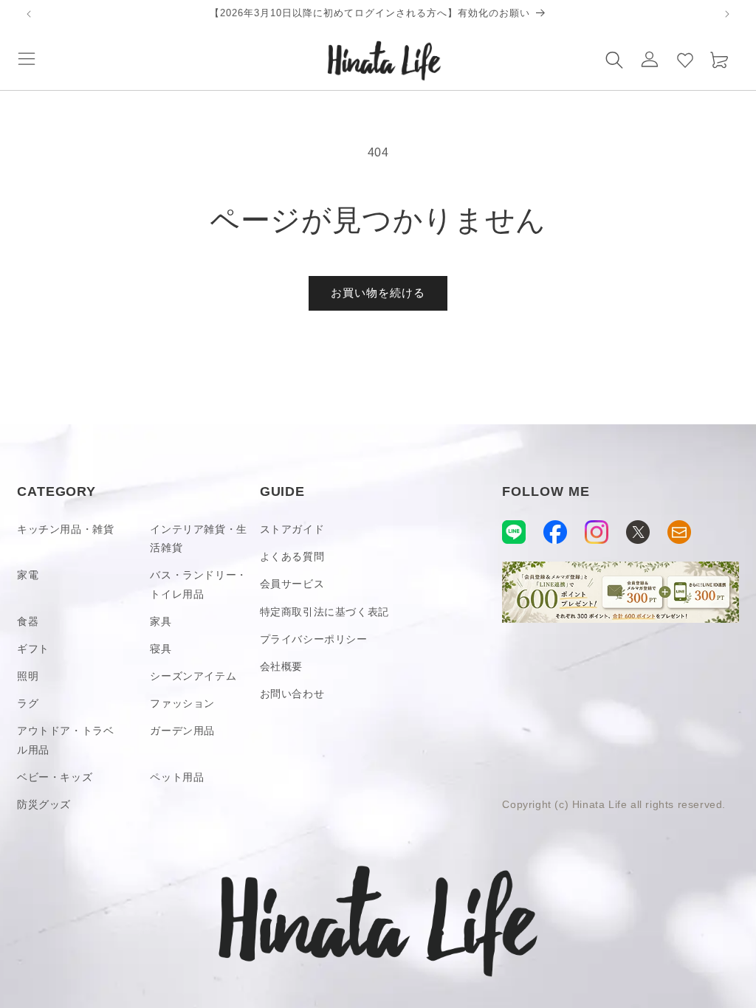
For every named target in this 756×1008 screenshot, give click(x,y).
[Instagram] (596, 532)
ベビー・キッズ (54, 777)
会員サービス (292, 584)
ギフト (33, 649)
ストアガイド (292, 529)
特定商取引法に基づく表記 (324, 612)
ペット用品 (177, 777)
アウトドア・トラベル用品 (65, 740)
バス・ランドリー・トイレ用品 (198, 584)
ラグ (27, 703)
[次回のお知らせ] (727, 14)
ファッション (182, 703)
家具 (160, 621)
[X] (638, 532)
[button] (26, 59)
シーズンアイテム (193, 676)
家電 (27, 575)
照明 (27, 676)
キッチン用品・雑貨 (65, 529)
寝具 (160, 649)
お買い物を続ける (378, 292)
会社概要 (281, 666)
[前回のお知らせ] (29, 14)
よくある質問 (292, 556)
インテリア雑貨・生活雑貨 (198, 538)
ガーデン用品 (182, 730)
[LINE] (514, 532)
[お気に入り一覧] (685, 59)
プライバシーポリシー (314, 639)
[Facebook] (555, 532)
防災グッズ (44, 804)
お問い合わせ (292, 694)
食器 (27, 621)
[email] (679, 532)
